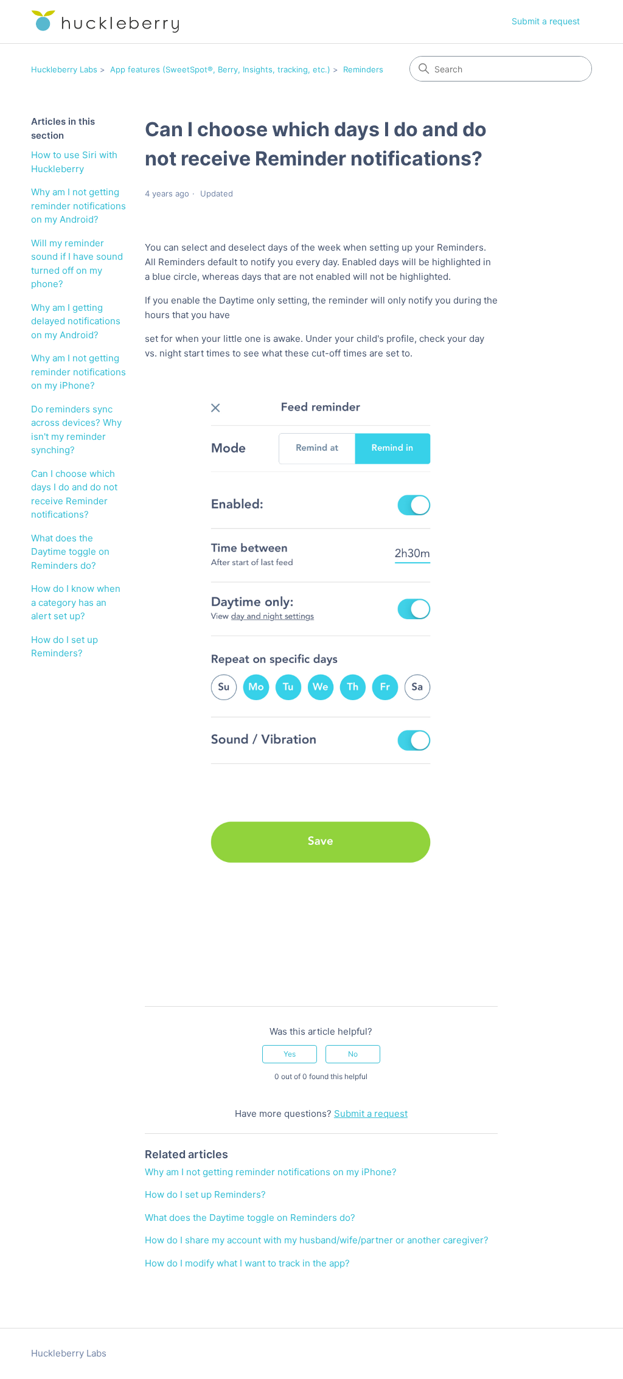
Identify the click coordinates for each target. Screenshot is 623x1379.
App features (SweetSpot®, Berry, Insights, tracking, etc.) (220, 69)
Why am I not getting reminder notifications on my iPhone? (78, 371)
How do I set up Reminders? (64, 646)
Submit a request (546, 21)
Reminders (363, 69)
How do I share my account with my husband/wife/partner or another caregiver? (317, 1240)
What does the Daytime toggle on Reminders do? (70, 551)
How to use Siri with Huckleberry (74, 162)
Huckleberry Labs (64, 69)
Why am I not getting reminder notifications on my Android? (78, 205)
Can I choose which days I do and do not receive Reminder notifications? (74, 494)
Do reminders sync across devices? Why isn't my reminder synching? (76, 429)
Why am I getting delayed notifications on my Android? (75, 321)
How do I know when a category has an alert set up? (75, 602)
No (353, 1053)
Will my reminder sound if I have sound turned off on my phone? (77, 263)
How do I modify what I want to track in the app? (247, 1263)
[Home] (105, 21)
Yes (290, 1053)
